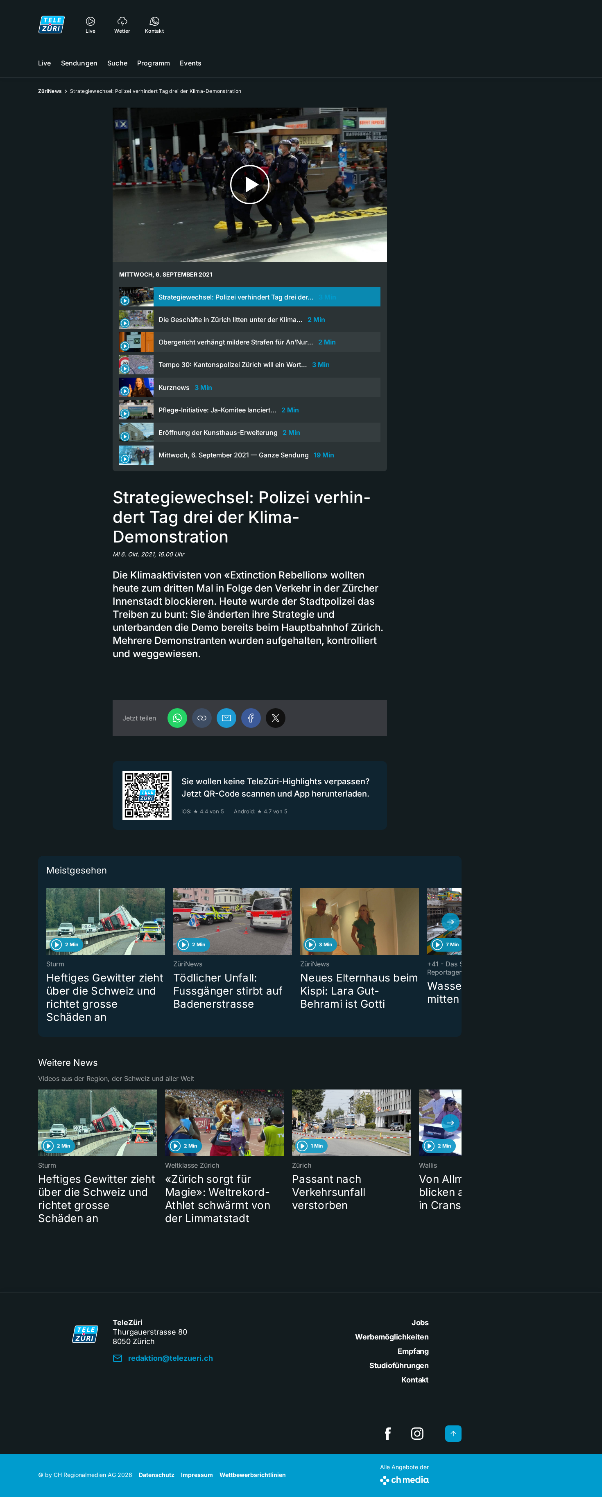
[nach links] (49, 922)
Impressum (197, 1474)
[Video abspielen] (250, 185)
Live (44, 63)
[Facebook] (251, 718)
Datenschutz (156, 1474)
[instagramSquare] (417, 1433)
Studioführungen (399, 1365)
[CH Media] (404, 1479)
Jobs (420, 1322)
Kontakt (415, 1379)
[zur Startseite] (51, 24)
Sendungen (79, 63)
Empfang (413, 1351)
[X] (275, 718)
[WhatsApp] (177, 718)
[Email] (226, 718)
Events (190, 63)
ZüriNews (50, 91)
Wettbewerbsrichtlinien (253, 1474)
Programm (153, 63)
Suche (117, 63)
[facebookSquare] (388, 1433)
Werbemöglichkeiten (392, 1337)
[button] (202, 718)
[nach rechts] (450, 922)
